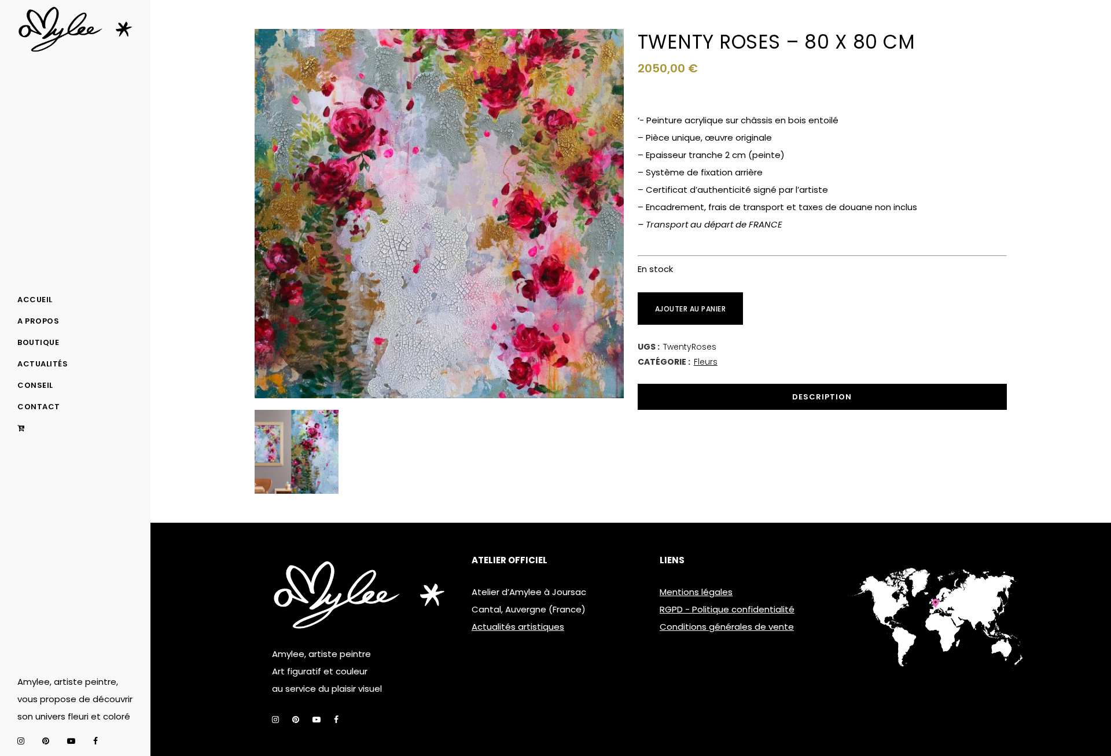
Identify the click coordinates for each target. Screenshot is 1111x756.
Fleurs (706, 362)
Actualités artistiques (518, 627)
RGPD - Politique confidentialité (727, 609)
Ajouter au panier (690, 309)
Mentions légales (696, 592)
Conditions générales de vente (727, 627)
